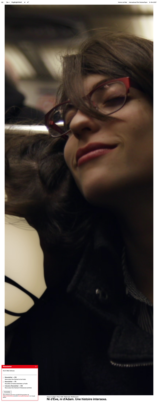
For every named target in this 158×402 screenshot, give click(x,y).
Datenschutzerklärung (8, 396)
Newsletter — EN (15, 378)
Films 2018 (60, 397)
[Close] (35, 367)
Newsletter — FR (16, 382)
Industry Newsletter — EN (18, 387)
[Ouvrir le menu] (2, 2)
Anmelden (7, 392)
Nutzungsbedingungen (23, 396)
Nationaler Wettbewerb (71, 397)
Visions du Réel (51, 397)
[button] (42, 200)
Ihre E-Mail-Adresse (9, 370)
